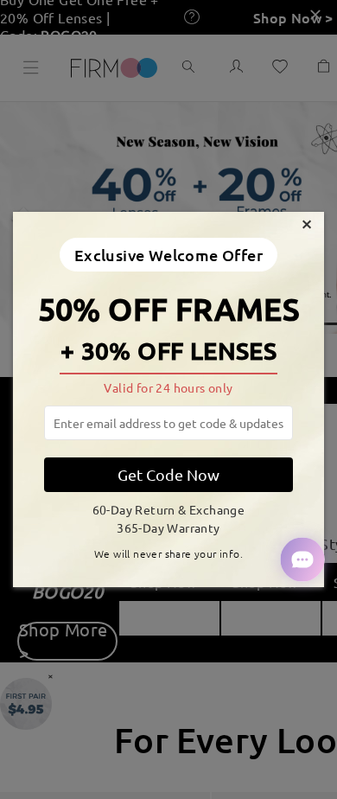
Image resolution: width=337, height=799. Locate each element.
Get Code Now (168, 474)
